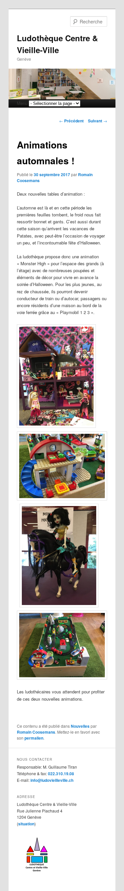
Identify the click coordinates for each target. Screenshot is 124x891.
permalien (33, 738)
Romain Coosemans (36, 732)
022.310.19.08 (61, 774)
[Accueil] (37, 874)
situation (26, 824)
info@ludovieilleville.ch (51, 780)
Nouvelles (80, 726)
